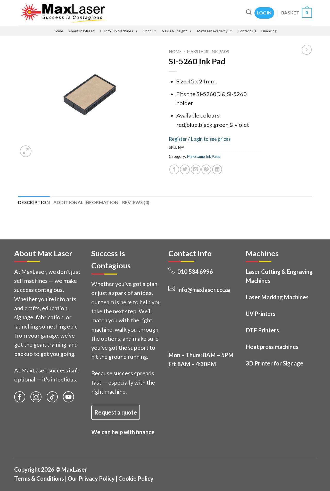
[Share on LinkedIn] (217, 169)
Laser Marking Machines (277, 297)
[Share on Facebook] (174, 169)
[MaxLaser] (85, 13)
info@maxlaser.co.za (203, 289)
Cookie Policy (135, 478)
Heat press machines (272, 346)
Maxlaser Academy (212, 31)
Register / (180, 139)
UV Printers (261, 313)
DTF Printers (262, 330)
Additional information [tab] (86, 202)
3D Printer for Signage (274, 363)
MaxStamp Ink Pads (208, 51)
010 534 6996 (195, 271)
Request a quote (115, 412)
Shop (147, 31)
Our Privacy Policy (91, 478)
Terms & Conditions (39, 478)
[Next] (40, 148)
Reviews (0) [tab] (136, 202)
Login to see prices (210, 139)
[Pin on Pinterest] (206, 169)
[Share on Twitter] (185, 169)
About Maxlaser (81, 31)
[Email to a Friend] (196, 169)
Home (58, 31)
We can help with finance (123, 431)
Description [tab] (34, 202)
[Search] (248, 12)
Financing (269, 31)
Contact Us (247, 31)
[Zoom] (25, 151)
